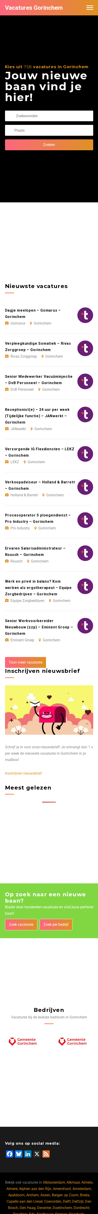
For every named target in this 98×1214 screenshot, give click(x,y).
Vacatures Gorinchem (34, 8)
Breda (84, 1195)
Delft (67, 1201)
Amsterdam (81, 1189)
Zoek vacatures (21, 924)
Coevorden (52, 1201)
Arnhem (32, 1195)
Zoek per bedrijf (56, 924)
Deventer (44, 1208)
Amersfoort (62, 1189)
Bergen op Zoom (65, 1195)
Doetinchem (62, 1208)
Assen (45, 1195)
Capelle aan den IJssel (25, 1201)
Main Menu (89, 7)
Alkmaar (73, 1182)
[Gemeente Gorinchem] (24, 1042)
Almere (12, 1189)
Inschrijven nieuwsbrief (23, 773)
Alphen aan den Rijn (35, 1189)
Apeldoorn (16, 1195)
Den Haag (28, 1208)
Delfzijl (77, 1201)
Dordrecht (81, 1208)
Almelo (87, 1182)
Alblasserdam (54, 1182)
